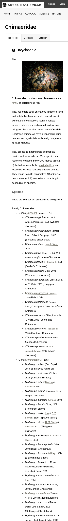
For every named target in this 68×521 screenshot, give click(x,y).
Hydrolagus (32, 359)
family (15, 102)
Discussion (29, 38)
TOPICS (18, 14)
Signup (51, 4)
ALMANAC (30, 14)
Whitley (51, 453)
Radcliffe (29, 427)
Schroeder (30, 387)
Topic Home (13, 38)
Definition (43, 38)
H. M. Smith (51, 422)
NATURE (56, 14)
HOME (6, 14)
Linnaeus (53, 293)
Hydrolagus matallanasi (37, 493)
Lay (47, 413)
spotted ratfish (46, 165)
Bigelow (49, 382)
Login (62, 4)
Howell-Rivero (51, 244)
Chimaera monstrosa (36, 293)
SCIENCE (44, 14)
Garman (52, 400)
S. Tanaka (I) (50, 262)
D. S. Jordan (53, 435)
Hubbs (28, 440)
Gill (41, 360)
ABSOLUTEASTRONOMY (25, 5)
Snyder (37, 351)
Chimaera (31, 212)
